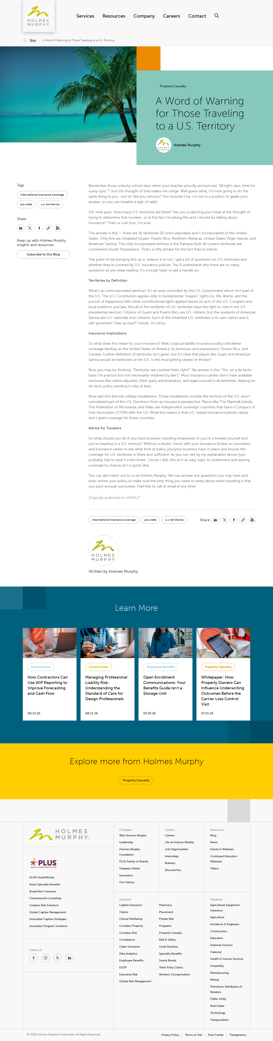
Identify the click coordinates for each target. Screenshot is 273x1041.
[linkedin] (69, 958)
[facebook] (33, 958)
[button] (173, 86)
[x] (57, 958)
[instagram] (45, 958)
